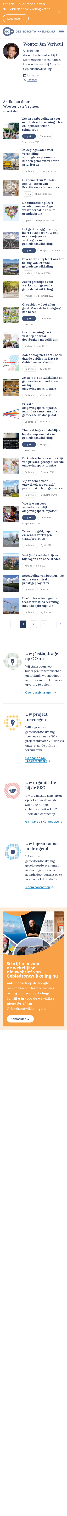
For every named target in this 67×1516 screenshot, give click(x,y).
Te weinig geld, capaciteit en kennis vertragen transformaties (41, 535)
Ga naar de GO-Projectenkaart (36, 759)
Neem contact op (37, 887)
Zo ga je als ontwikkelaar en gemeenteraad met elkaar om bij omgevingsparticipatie (42, 383)
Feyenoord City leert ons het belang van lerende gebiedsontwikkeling (43, 262)
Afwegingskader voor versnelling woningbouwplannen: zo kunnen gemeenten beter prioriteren (40, 157)
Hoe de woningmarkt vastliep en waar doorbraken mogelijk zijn (40, 336)
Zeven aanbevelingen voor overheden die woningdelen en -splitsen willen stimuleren (42, 124)
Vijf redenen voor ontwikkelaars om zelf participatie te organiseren (42, 484)
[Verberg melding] (59, 12)
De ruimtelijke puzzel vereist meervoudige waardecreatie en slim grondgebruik (38, 208)
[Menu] (61, 31)
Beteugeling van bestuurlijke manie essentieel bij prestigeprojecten (43, 579)
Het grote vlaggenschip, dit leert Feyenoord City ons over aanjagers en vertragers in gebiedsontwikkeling (42, 236)
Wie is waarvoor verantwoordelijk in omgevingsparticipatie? (40, 507)
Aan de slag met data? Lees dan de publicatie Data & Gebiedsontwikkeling (42, 358)
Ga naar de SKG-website (42, 821)
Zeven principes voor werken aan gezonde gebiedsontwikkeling (37, 285)
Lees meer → (16, 18)
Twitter (32, 80)
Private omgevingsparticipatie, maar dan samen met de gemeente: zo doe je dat (39, 409)
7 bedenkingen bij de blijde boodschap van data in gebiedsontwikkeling (41, 434)
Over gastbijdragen (38, 692)
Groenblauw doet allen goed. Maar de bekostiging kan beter (41, 308)
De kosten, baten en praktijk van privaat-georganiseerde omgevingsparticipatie (43, 462)
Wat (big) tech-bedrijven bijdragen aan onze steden (41, 557)
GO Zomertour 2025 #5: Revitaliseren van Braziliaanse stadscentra (40, 183)
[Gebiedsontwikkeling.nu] (28, 31)
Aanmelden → (20, 1019)
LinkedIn (33, 75)
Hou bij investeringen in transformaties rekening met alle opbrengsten (40, 602)
